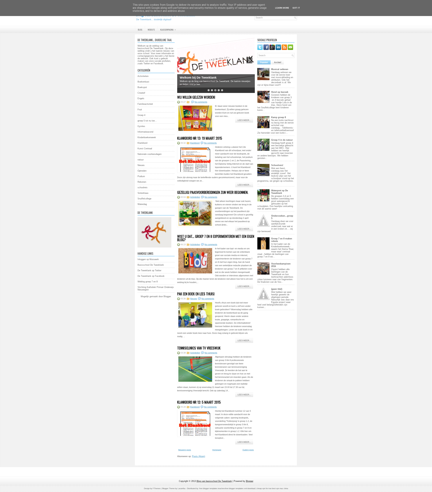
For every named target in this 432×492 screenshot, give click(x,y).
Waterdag (142, 204)
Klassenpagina (168, 29)
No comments (201, 102)
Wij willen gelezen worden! (196, 97)
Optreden (142, 171)
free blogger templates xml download (240, 488)
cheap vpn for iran (264, 488)
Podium (141, 176)
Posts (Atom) (198, 456)
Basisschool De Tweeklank (151, 265)
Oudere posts (248, 450)
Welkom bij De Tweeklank (198, 77)
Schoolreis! (277, 165)
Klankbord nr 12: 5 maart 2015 (199, 402)
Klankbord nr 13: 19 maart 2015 (199, 138)
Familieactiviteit (145, 104)
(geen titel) (276, 289)
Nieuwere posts (184, 450)
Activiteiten (143, 76)
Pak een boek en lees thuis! (196, 294)
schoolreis (142, 187)
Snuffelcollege (144, 198)
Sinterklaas (143, 193)
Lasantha (181, 488)
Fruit (140, 109)
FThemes (157, 488)
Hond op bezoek (279, 92)
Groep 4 (141, 115)
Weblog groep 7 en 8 (148, 281)
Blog (140, 29)
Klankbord (142, 143)
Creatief (141, 93)
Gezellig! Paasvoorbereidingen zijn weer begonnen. (212, 192)
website (144, 58)
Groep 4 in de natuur (282, 140)
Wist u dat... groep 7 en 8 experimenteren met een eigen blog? (215, 238)
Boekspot (142, 87)
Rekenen (142, 182)
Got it (296, 8)
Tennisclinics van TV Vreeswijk (199, 348)
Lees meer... (244, 120)
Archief (277, 62)
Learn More (282, 8)
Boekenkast (143, 81)
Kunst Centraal (145, 148)
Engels (141, 98)
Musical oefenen (279, 69)
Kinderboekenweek (147, 137)
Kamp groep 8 (278, 117)
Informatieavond (145, 132)
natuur (141, 159)
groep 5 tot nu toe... (147, 120)
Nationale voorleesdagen (149, 154)
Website (151, 29)
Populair (264, 62)
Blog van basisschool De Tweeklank (214, 481)
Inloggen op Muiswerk (148, 259)
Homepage (216, 450)
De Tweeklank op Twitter (149, 270)
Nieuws (141, 165)
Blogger (167, 296)
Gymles (141, 126)
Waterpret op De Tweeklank (279, 191)
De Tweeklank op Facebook (151, 276)
